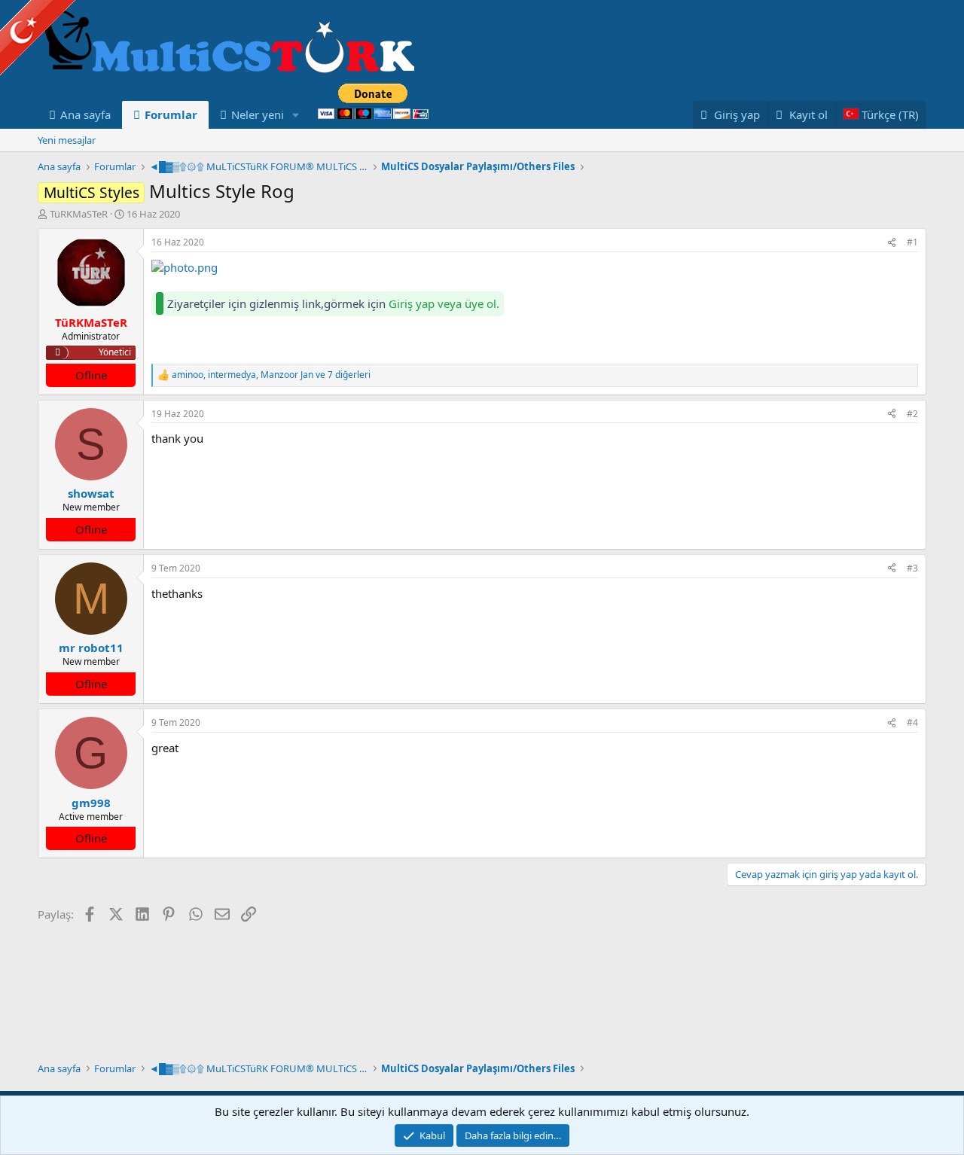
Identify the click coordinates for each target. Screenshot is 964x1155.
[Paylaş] (891, 242)
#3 (912, 568)
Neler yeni (257, 114)
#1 (912, 242)
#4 (912, 722)
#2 (912, 413)
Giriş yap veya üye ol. (444, 303)
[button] (296, 115)
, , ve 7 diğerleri (271, 375)
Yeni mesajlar (67, 140)
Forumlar (171, 114)
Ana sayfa (85, 114)
